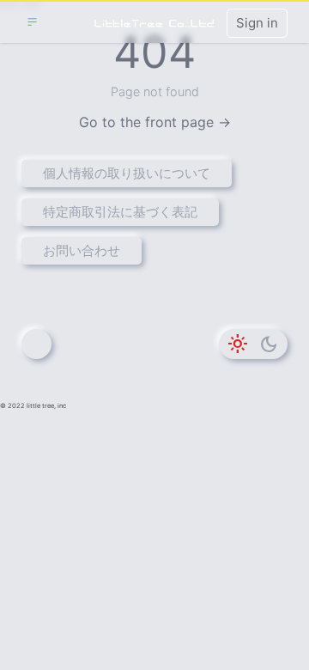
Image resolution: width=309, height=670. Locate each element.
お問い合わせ (81, 250)
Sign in (257, 23)
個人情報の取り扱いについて (126, 173)
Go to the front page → (155, 122)
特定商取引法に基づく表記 (120, 212)
